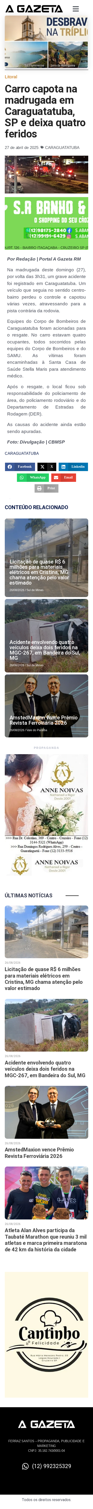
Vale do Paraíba (36, 730)
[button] (20, 467)
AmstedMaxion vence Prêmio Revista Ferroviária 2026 (44, 720)
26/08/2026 (17, 590)
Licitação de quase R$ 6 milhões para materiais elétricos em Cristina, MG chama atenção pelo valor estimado (39, 572)
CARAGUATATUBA (62, 147)
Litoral (11, 76)
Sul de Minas (34, 590)
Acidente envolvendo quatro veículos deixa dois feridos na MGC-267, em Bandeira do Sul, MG (45, 650)
